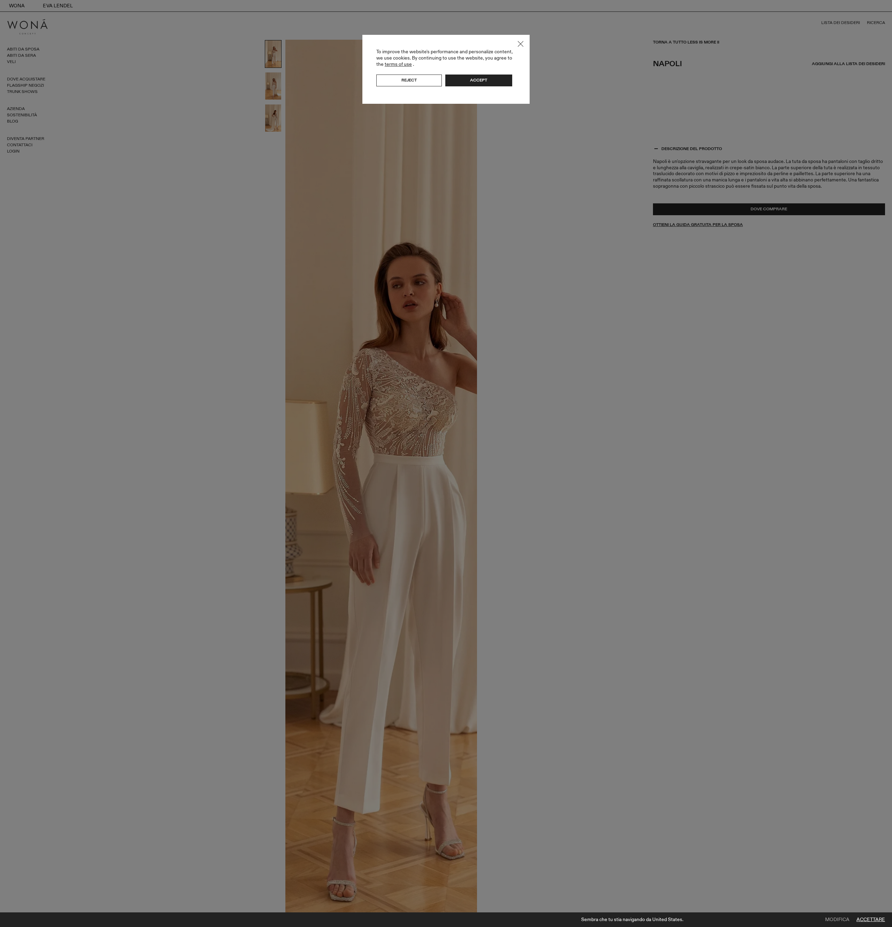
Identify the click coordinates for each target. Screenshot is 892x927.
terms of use (398, 64)
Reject (409, 80)
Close (520, 43)
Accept (478, 80)
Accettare (870, 920)
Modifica (837, 920)
